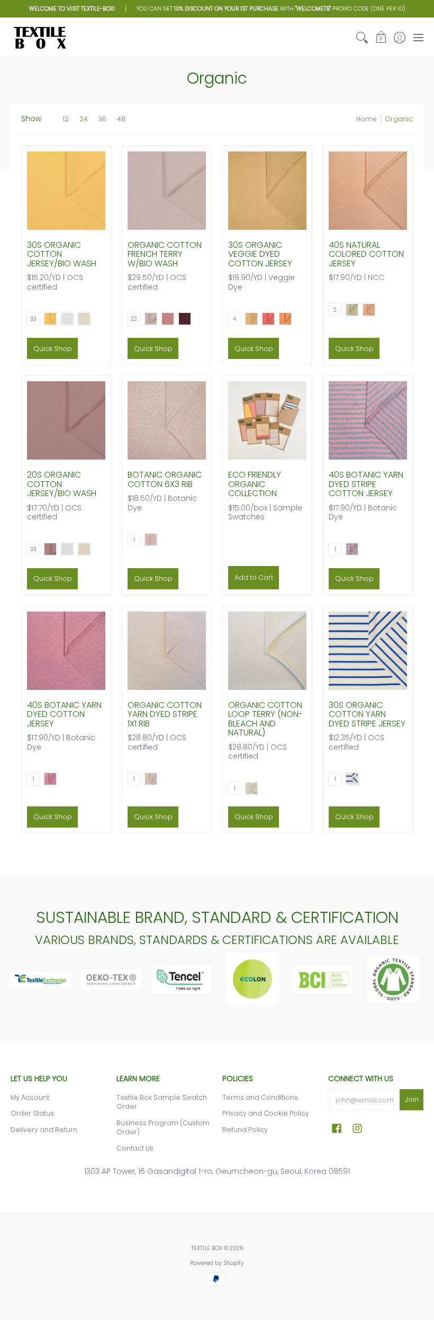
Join (412, 1099)
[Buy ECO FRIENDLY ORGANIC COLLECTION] (267, 420)
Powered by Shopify (217, 1263)
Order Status (32, 1113)
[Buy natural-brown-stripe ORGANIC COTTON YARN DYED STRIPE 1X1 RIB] (167, 651)
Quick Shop (52, 348)
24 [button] (83, 118)
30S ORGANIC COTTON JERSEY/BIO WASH (61, 254)
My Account (30, 1097)
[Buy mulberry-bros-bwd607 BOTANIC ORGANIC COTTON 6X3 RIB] (167, 420)
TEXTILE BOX (206, 1248)
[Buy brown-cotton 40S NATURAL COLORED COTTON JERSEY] (368, 190)
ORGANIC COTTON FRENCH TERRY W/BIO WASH (165, 254)
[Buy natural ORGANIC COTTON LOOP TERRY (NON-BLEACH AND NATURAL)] (267, 651)
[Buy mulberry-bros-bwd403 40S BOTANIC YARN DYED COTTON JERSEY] (66, 651)
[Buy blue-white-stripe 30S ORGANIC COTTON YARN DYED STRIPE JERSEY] (368, 651)
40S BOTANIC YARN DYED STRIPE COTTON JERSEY (366, 484)
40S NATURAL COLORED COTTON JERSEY (366, 254)
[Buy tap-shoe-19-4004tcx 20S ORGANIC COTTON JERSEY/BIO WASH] (66, 420)
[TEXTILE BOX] (40, 37)
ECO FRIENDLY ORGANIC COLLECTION (254, 484)
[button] (381, 37)
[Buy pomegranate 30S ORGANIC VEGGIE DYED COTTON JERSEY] (267, 190)
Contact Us (134, 1148)
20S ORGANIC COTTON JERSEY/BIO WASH (61, 484)
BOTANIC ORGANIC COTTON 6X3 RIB (165, 479)
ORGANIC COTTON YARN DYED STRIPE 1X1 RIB (165, 714)
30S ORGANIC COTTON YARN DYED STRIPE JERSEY (367, 714)
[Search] (362, 37)
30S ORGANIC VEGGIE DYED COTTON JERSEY (260, 254)
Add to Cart (253, 577)
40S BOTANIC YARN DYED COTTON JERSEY (64, 714)
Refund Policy (245, 1129)
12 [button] (65, 118)
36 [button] (102, 118)
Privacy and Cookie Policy (265, 1113)
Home (366, 118)
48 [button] (121, 118)
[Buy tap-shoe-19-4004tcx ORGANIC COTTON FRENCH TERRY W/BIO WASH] (167, 190)
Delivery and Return (44, 1129)
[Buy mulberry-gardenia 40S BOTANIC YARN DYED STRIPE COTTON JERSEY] (368, 420)
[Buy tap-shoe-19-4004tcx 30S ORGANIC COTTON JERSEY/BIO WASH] (66, 190)
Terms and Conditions (260, 1097)
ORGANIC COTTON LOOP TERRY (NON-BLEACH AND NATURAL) (265, 719)
